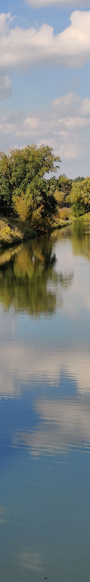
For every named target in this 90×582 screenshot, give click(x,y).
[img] (45, 291)
